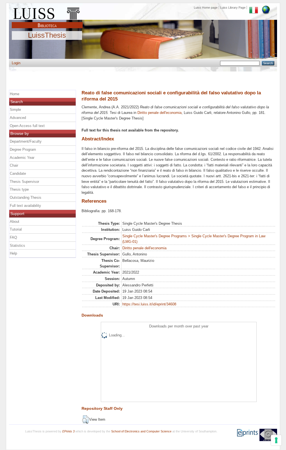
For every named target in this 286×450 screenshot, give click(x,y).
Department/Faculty (26, 141)
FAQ (13, 237)
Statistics (17, 245)
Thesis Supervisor (24, 181)
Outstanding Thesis (25, 197)
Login (16, 63)
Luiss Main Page (47, 12)
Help (13, 253)
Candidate (18, 173)
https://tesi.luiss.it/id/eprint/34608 (149, 304)
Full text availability (25, 206)
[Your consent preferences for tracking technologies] (276, 440)
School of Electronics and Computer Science (141, 431)
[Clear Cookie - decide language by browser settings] (265, 7)
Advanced (18, 118)
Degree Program (23, 149)
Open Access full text (27, 126)
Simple (15, 109)
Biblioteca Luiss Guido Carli (47, 22)
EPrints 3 (68, 431)
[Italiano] (253, 7)
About (14, 221)
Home (14, 94)
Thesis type (19, 189)
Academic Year (22, 157)
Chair (14, 165)
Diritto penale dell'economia (159, 113)
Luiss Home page (206, 7)
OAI (268, 435)
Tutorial (16, 229)
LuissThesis (47, 35)
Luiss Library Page (233, 7)
